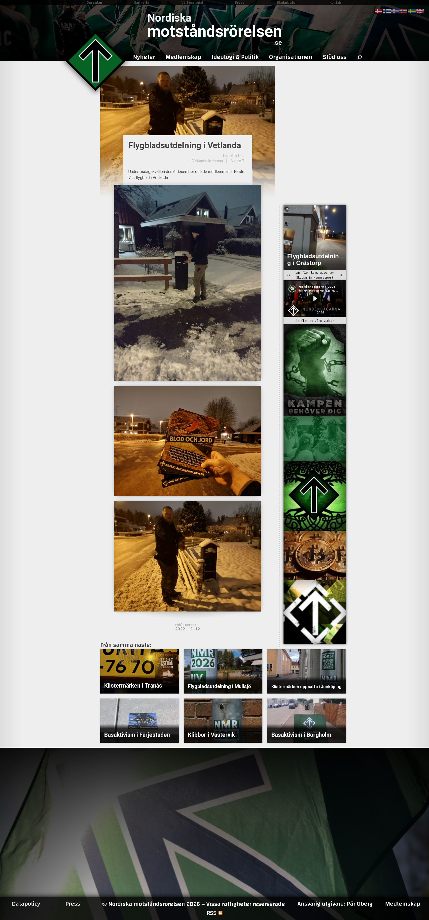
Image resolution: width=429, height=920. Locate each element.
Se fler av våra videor (314, 321)
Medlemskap (402, 903)
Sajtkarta (141, 2)
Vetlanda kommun (207, 161)
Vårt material (192, 2)
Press (240, 2)
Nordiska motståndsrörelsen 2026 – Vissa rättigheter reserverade (193, 904)
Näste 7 (237, 161)
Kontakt (336, 2)
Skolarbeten (287, 2)
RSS (211, 913)
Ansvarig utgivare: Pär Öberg (335, 903)
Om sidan (94, 2)
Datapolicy (26, 903)
